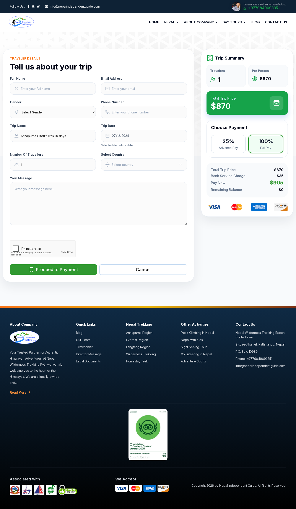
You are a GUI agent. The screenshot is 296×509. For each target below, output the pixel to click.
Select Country (112, 154)
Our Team (83, 340)
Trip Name (18, 126)
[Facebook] (28, 6)
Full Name (17, 78)
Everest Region (137, 340)
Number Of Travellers (26, 154)
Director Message (89, 354)
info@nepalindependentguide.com (260, 366)
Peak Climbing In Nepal (197, 332)
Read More (18, 392)
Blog (79, 332)
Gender (15, 102)
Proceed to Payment (57, 269)
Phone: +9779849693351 (254, 358)
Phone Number (112, 102)
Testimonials (85, 347)
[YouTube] (33, 6)
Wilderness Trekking (141, 354)
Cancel (143, 269)
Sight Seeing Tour (194, 347)
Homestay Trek (137, 361)
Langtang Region (138, 347)
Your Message (21, 178)
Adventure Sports (193, 361)
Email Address (111, 78)
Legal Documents (88, 361)
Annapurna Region (139, 332)
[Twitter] (38, 6)
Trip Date (108, 126)
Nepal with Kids (192, 340)
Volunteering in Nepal (196, 354)
